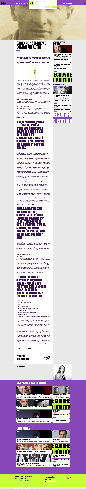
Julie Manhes (23, 50)
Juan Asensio (32, 343)
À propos (16, 478)
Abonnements (17, 476)
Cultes (21, 480)
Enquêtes (21, 478)
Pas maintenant (48, 7)
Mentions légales (17, 488)
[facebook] (68, 478)
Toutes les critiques (61, 420)
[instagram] (66, 478)
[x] (70, 478)
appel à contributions (28, 476)
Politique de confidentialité (36, 488)
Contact (26, 482)
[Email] (70, 480)
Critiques (21, 482)
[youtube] (68, 480)
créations (22, 476)
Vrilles (26, 478)
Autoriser (54, 7)
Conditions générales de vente (26, 488)
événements (27, 480)
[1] (24, 59)
